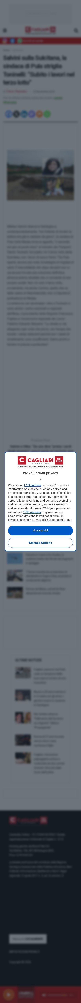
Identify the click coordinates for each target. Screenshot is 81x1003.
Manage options (40, 542)
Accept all (40, 530)
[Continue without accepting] (40, 479)
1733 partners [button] (32, 485)
